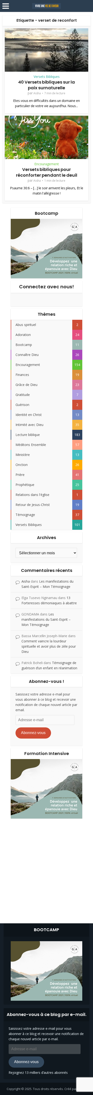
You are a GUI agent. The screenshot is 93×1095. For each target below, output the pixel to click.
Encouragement (46, 164)
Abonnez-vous (33, 733)
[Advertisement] (46, 869)
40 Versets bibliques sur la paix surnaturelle (46, 84)
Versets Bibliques (47, 76)
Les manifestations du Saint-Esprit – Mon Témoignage (46, 619)
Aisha (37, 93)
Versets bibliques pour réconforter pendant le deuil (46, 172)
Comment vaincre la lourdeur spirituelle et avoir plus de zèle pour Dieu (48, 646)
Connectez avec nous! (46, 286)
